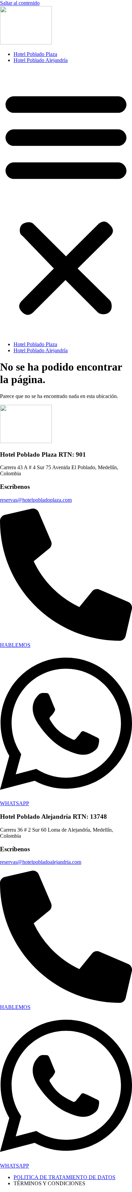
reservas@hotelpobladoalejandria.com (40, 862)
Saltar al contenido (20, 3)
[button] (66, 202)
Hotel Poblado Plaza (35, 54)
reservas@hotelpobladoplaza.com (36, 500)
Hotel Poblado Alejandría (41, 60)
